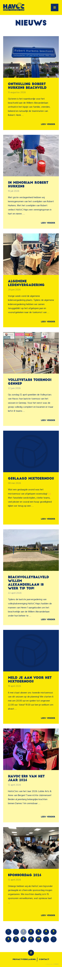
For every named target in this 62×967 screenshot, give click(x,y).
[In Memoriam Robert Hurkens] (31, 155)
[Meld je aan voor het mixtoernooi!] (31, 650)
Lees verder (48, 124)
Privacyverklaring (24, 959)
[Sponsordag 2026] (31, 848)
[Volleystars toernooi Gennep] (31, 353)
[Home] (14, 7)
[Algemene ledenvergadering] (31, 254)
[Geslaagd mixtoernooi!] (31, 451)
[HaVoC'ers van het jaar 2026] (31, 749)
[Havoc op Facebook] (31, 953)
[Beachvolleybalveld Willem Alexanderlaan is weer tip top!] (31, 550)
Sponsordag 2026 (24, 875)
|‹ (8, 931)
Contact (44, 959)
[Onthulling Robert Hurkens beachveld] (31, 57)
